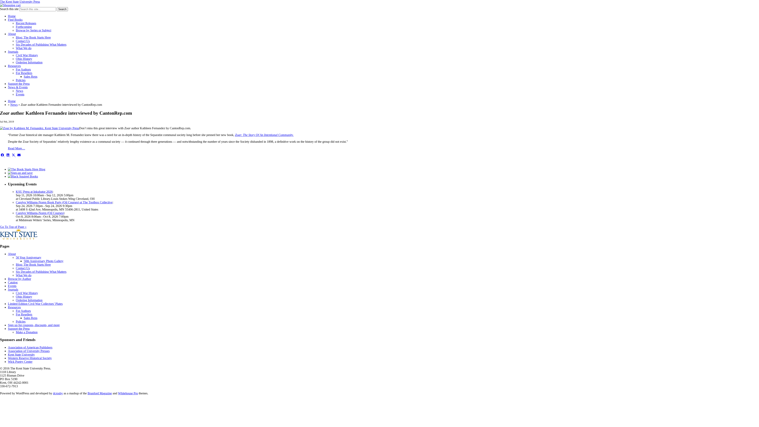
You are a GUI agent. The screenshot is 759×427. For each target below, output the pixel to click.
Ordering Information (29, 62)
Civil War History (27, 55)
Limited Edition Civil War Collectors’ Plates (35, 303)
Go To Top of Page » (13, 227)
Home (12, 16)
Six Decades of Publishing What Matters (41, 44)
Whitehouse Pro (128, 393)
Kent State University (21, 354)
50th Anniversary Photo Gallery (43, 261)
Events (20, 94)
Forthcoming (24, 26)
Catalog (13, 282)
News (19, 91)
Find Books (15, 19)
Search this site (9, 9)
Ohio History (24, 58)
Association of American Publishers (30, 347)
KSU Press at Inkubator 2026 (34, 191)
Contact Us (23, 41)
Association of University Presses (29, 351)
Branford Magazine (100, 393)
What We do (23, 48)
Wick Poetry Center (20, 361)
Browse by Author (19, 279)
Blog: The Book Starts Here (33, 37)
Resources (14, 66)
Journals (13, 51)
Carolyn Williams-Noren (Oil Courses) (40, 213)
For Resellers (24, 73)
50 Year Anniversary (28, 257)
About (12, 34)
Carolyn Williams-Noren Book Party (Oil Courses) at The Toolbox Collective (64, 202)
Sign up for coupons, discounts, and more (34, 325)
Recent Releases (26, 23)
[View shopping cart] (10, 5)
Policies (20, 80)
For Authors (23, 69)
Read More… (16, 148)
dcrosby (58, 393)
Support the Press (19, 83)
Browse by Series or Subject (33, 30)
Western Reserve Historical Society (30, 358)
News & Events (18, 87)
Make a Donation (27, 332)
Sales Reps (30, 76)
